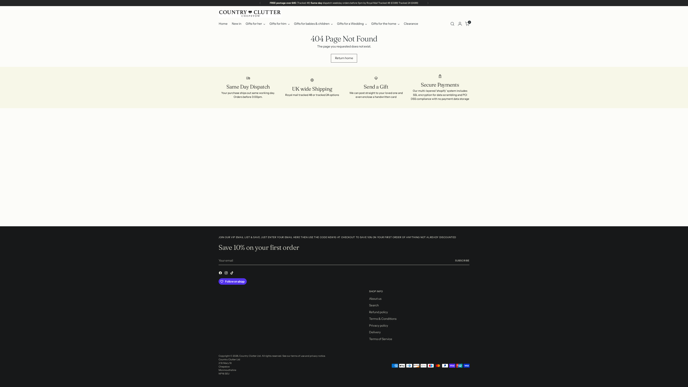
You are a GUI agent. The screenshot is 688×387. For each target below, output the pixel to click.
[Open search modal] (452, 23)
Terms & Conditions (382, 319)
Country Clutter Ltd (250, 355)
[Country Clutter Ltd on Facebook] (221, 273)
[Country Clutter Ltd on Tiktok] (232, 273)
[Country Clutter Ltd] (250, 14)
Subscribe (462, 260)
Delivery (375, 332)
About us (375, 298)
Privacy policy (378, 325)
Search (374, 305)
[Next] (428, 3)
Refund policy (378, 312)
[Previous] (260, 3)
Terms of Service (380, 339)
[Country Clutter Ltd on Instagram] (226, 273)
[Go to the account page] (460, 23)
